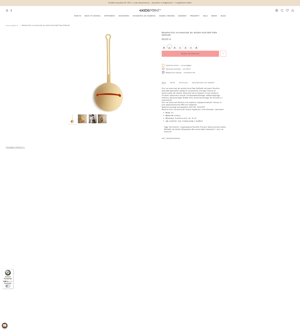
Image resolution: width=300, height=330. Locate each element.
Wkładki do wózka (172, 129)
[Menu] (11, 270)
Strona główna (12, 25)
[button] (110, 16)
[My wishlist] (287, 10)
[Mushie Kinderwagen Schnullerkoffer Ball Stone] (196, 46)
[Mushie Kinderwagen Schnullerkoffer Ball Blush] (185, 46)
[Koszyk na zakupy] (292, 10)
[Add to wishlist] (223, 54)
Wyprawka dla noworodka (193, 129)
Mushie (196, 127)
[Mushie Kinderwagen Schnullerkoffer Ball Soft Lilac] (191, 46)
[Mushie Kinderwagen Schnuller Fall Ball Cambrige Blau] (164, 46)
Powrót (68, 72)
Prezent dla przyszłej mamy (213, 127)
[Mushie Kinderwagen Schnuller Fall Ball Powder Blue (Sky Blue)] (174, 46)
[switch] (8, 286)
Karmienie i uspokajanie (180, 127)
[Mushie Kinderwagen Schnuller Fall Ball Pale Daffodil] (169, 46)
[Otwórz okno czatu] (5, 325)
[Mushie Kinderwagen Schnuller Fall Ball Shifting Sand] (180, 46)
